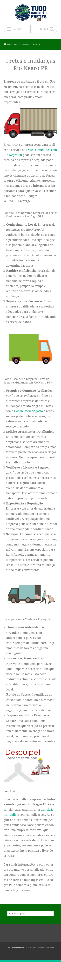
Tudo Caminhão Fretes (15, 947)
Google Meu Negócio (28, 411)
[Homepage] (30, 12)
